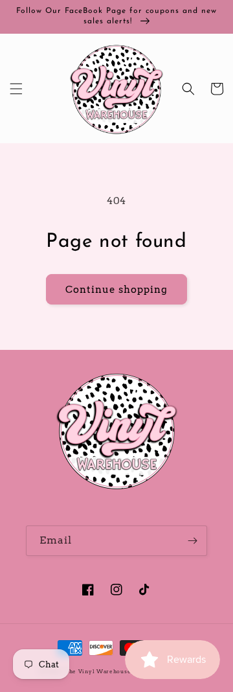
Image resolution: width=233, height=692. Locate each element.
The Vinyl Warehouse (98, 671)
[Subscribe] (192, 540)
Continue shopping (116, 289)
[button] (16, 89)
